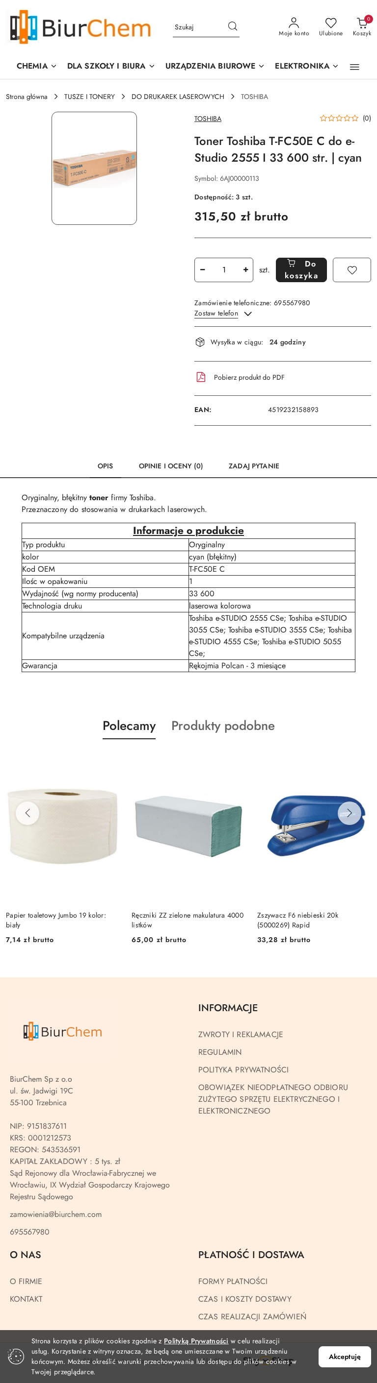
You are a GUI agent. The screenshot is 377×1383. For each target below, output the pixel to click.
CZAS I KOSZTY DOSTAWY (245, 1299)
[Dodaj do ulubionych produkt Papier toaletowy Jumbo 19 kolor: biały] (108, 762)
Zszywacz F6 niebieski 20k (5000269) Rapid (297, 920)
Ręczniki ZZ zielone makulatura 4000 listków (187, 920)
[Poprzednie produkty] (27, 813)
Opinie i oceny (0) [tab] (171, 466)
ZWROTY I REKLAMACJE (240, 1034)
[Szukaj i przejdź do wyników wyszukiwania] (233, 27)
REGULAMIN (220, 1052)
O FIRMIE (26, 1281)
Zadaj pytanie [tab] (254, 466)
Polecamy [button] (129, 725)
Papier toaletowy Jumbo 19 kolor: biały (56, 920)
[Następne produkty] (349, 813)
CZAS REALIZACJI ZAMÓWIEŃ (252, 1316)
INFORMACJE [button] (228, 1008)
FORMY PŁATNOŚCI (233, 1281)
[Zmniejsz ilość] (202, 270)
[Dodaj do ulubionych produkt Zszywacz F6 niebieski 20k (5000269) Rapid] (359, 762)
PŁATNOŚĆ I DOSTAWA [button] (251, 1255)
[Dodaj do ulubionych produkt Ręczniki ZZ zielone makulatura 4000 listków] (234, 762)
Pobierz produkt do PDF (249, 377)
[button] (215, 66)
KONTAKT (26, 1299)
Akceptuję (345, 1356)
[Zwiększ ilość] (245, 270)
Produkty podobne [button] (223, 725)
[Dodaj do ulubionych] (352, 270)
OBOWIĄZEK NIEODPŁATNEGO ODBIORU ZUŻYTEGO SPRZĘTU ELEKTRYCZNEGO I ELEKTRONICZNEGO (273, 1099)
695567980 (30, 1231)
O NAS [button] (25, 1255)
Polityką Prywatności (196, 1341)
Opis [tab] (105, 466)
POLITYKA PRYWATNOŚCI (243, 1069)
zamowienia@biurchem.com (56, 1214)
